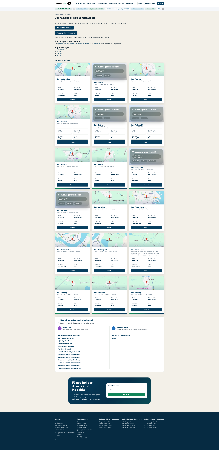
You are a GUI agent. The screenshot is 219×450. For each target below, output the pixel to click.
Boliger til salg (91, 3)
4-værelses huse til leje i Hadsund (69, 360)
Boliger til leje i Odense (105, 425)
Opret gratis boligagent (66, 33)
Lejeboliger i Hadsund (65, 341)
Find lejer (121, 3)
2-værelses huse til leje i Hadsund (69, 354)
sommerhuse (87, 43)
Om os (114, 338)
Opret (140, 3)
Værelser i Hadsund (64, 349)
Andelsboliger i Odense (128, 425)
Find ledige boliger (64, 28)
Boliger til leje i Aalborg (105, 427)
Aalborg (59, 55)
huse (65, 43)
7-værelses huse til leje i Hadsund (69, 368)
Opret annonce (150, 3)
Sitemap (79, 436)
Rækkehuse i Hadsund (65, 346)
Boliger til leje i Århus (105, 423)
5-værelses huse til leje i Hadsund (69, 363)
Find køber (129, 3)
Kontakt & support (82, 423)
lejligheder (70, 43)
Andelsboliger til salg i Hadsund (68, 335)
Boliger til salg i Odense (150, 425)
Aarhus (59, 51)
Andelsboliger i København (129, 422)
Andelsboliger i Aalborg (128, 427)
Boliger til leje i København (106, 422)
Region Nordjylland (60, 14)
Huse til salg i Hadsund (65, 338)
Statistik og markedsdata (120, 335)
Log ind (160, 3)
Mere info (72, 99)
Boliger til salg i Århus (150, 423)
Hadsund (70, 14)
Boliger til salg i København (151, 422)
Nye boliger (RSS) (82, 438)
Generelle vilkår (81, 427)
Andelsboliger (102, 3)
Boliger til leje (80, 3)
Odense (59, 53)
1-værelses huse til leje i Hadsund (69, 352)
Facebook (56, 439)
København (60, 50)
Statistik (79, 434)
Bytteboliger (113, 3)
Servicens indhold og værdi (85, 429)
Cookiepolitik (80, 432)
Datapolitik (80, 431)
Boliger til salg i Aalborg (150, 427)
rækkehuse (78, 43)
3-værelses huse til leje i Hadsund (69, 357)
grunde (60, 43)
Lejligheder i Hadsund (65, 343)
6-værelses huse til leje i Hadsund (69, 365)
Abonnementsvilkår (82, 425)
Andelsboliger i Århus (127, 423)
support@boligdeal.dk (61, 427)
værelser (97, 43)
